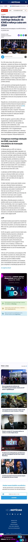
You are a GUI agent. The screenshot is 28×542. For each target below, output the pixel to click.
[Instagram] (7, 514)
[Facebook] (23, 35)
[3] (14, 421)
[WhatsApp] (21, 35)
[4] (14, 443)
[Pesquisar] (26, 2)
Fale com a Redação (14, 526)
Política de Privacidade (14, 528)
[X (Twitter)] (26, 35)
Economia (3, 14)
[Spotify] (20, 514)
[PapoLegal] (19, 35)
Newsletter (14, 520)
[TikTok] (18, 514)
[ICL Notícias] (14, 2)
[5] (14, 466)
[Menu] (2, 2)
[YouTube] (12, 514)
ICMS (23, 106)
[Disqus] (14, 337)
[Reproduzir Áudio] (2, 57)
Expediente (14, 522)
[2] (14, 400)
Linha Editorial (14, 524)
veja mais (24, 366)
